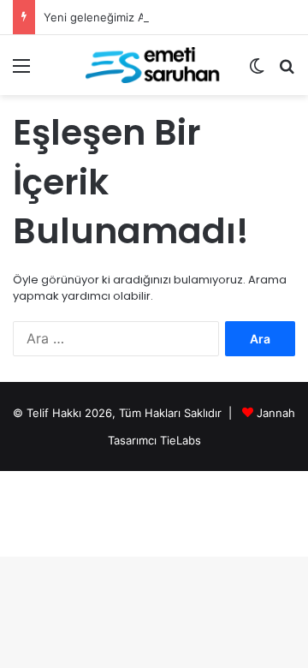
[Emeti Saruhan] (154, 65)
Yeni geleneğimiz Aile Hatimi (119, 17)
